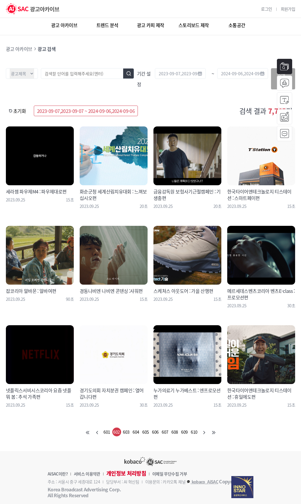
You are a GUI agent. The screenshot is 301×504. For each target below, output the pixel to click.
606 (155, 432)
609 (184, 432)
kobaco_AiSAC (204, 482)
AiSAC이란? (58, 474)
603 (126, 432)
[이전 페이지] (97, 432)
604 (136, 432)
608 (174, 432)
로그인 (266, 9)
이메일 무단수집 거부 (169, 474)
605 (145, 432)
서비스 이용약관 (87, 474)
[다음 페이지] (204, 432)
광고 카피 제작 (150, 25)
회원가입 (288, 9)
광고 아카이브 (64, 25)
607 (165, 432)
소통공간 (236, 25)
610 (194, 432)
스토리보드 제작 (193, 25)
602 (116, 432)
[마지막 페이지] (213, 432)
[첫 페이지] (87, 432)
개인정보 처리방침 (126, 473)
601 (106, 432)
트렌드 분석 (107, 25)
